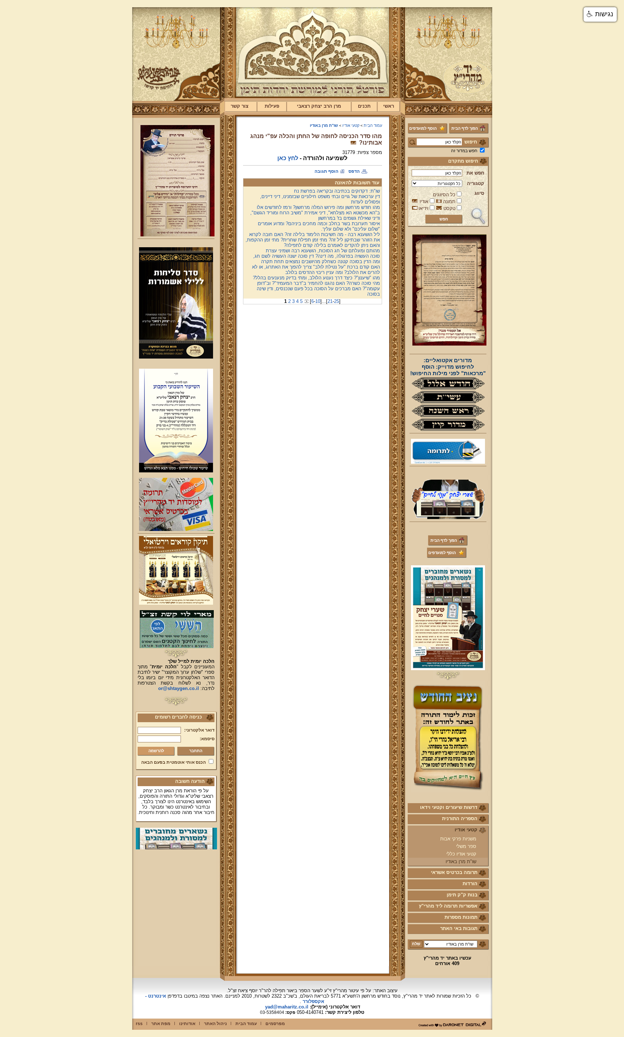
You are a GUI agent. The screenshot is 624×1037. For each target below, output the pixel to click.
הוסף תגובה (326, 171)
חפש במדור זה (464, 150)
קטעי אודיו (466, 829)
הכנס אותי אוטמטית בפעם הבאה (173, 762)
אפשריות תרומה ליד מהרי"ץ (448, 906)
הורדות (470, 883)
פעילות (272, 106)
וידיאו (423, 208)
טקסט (449, 208)
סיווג (479, 193)
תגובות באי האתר (458, 928)
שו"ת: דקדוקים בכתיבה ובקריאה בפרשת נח (337, 191)
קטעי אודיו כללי (461, 854)
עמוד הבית (373, 125)
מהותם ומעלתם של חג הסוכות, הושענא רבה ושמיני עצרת (323, 250)
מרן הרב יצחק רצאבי (319, 106)
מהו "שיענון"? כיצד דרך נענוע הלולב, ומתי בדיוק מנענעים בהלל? (316, 277)
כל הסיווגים (444, 194)
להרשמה (156, 751)
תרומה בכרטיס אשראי (454, 872)
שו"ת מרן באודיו (461, 861)
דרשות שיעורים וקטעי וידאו (448, 807)
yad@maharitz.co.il (286, 1007)
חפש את (475, 173)
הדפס (354, 171)
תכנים (364, 106)
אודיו (424, 201)
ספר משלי (466, 846)
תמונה (449, 201)
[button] (600, 14)
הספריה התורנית (459, 818)
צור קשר (239, 106)
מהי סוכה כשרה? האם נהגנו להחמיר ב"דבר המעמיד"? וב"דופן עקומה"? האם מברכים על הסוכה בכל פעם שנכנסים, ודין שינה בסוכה (318, 288)
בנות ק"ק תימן (462, 894)
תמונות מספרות (461, 917)
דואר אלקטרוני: (199, 730)
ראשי (388, 106)
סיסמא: (207, 738)
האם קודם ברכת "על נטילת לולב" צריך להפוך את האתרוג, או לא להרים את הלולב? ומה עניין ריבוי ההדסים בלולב (316, 269)
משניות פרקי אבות (458, 838)
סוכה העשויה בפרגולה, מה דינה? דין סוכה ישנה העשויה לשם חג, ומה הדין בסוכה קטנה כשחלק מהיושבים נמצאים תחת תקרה (316, 258)
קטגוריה (475, 183)
